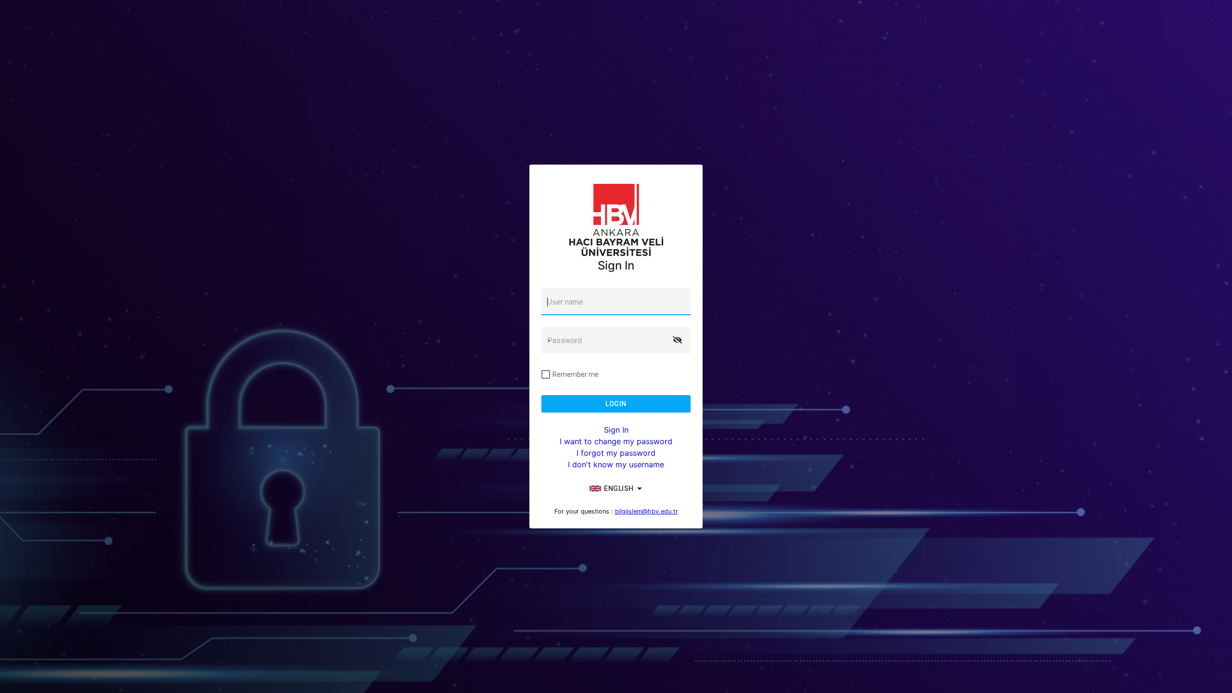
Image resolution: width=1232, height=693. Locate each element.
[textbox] (616, 301)
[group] (616, 488)
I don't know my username (616, 464)
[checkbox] (570, 374)
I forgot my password (616, 453)
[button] (677, 340)
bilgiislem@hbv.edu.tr (646, 511)
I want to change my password (616, 441)
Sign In (616, 430)
